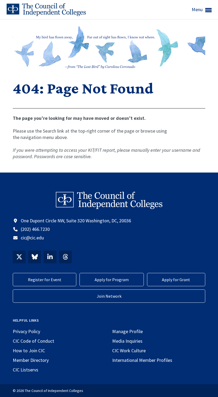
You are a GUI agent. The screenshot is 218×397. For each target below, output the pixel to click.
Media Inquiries (127, 341)
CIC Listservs (25, 370)
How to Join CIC (29, 350)
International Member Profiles (142, 360)
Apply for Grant (176, 279)
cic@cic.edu (32, 238)
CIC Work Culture (129, 350)
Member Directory (31, 360)
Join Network (109, 296)
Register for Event (44, 279)
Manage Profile (127, 331)
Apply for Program (112, 279)
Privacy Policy (26, 331)
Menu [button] (198, 9)
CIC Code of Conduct (33, 341)
